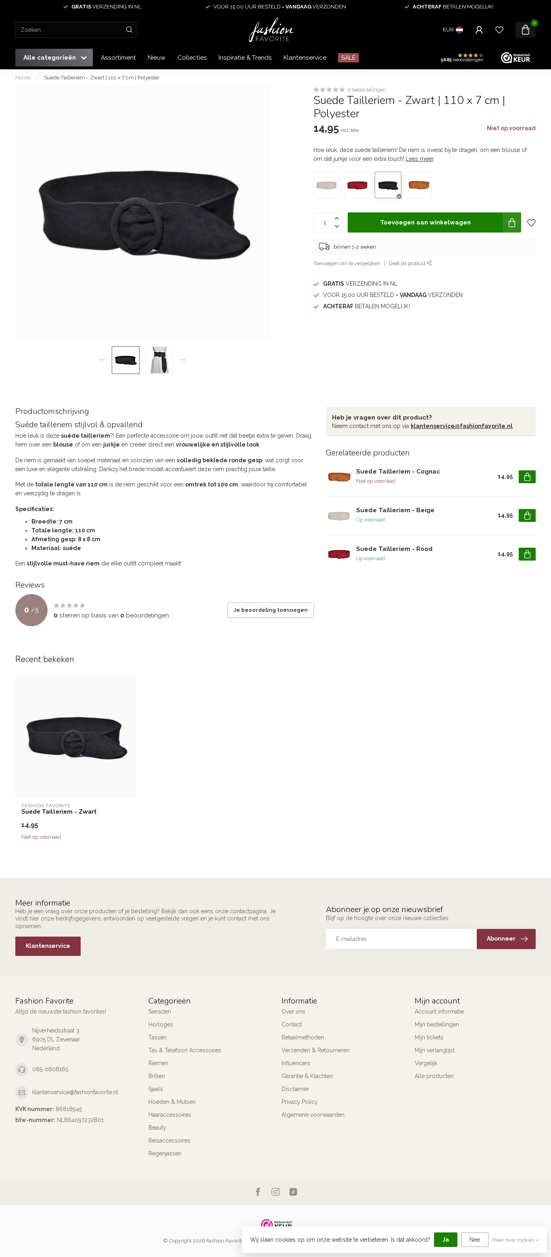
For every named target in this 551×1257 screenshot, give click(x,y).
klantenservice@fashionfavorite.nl (462, 426)
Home (22, 77)
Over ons (293, 1011)
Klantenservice (305, 57)
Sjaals (155, 1089)
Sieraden (159, 1011)
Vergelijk (426, 1063)
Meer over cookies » (515, 1240)
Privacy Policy (300, 1102)
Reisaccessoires (169, 1140)
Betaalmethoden (303, 1037)
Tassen (157, 1037)
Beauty (157, 1127)
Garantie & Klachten (307, 1076)
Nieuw (157, 57)
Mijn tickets (429, 1037)
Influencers (296, 1063)
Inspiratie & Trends (245, 57)
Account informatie (439, 1011)
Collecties (192, 57)
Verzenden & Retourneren (316, 1050)
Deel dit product (408, 263)
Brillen (156, 1076)
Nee (475, 1239)
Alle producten (434, 1076)
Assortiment (118, 57)
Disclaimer (295, 1089)
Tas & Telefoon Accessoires (184, 1050)
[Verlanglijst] (499, 30)
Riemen (158, 1063)
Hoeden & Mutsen (172, 1102)
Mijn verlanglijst (435, 1050)
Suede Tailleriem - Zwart (59, 811)
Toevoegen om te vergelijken (346, 263)
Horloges (160, 1024)
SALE (348, 57)
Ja (445, 1239)
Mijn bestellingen (437, 1024)
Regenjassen (165, 1153)
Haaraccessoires (169, 1115)
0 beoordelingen (367, 90)
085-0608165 (50, 1069)
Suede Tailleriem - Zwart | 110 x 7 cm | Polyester (102, 77)
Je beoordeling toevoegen (271, 610)
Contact (292, 1024)
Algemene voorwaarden (313, 1115)
